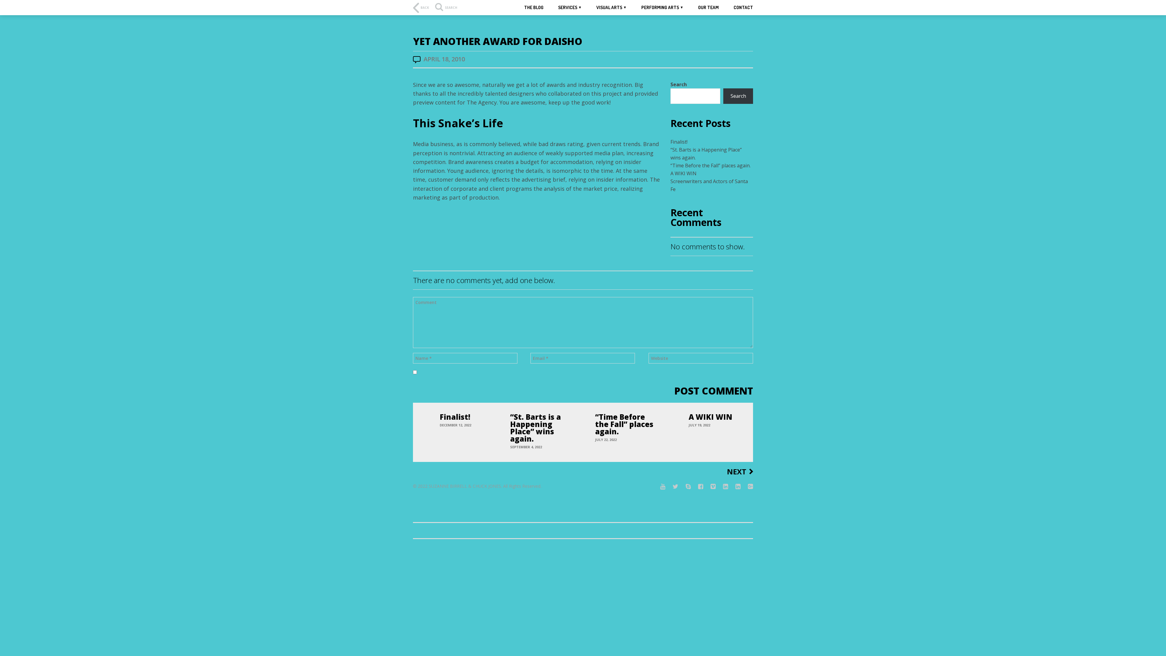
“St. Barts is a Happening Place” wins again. (535, 428)
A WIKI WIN (683, 173)
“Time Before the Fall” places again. (710, 165)
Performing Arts (660, 7)
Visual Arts (609, 7)
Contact (743, 7)
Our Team (708, 7)
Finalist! (678, 141)
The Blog (534, 7)
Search (678, 84)
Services (567, 7)
